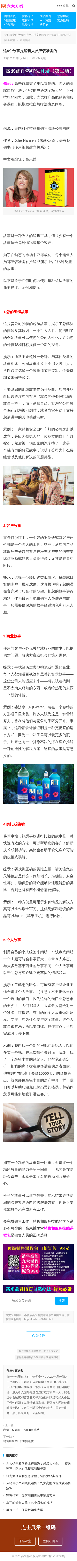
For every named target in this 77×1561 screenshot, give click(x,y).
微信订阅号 (50, 1541)
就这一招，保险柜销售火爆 (24, 1510)
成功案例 (45, 16)
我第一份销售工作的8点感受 (21, 1430)
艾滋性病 (63, 20)
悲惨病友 (63, 16)
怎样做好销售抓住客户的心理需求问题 (37, 1357)
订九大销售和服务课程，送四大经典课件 (34, 1476)
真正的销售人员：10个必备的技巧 (29, 1502)
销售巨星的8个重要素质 (18, 1441)
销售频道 (10, 24)
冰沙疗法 (27, 24)
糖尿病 (44, 24)
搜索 (61, 1300)
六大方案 (45, 20)
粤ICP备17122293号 (53, 1556)
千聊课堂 (25, 1541)
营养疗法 (27, 16)
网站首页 (10, 16)
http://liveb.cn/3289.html (38, 1319)
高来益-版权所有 (31, 1556)
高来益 (19, 1370)
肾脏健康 (10, 20)
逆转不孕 (27, 20)
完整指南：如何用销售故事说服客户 (30, 1495)
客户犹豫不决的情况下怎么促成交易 (38, 1351)
